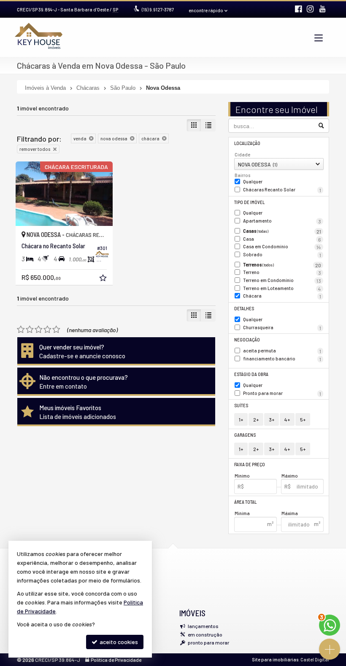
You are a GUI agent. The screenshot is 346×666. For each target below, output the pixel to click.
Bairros (242, 175)
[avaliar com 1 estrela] (21, 329)
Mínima (242, 513)
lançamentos (203, 626)
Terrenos (282, 265)
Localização (247, 143)
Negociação (247, 339)
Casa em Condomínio (282, 247)
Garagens (245, 435)
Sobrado (282, 255)
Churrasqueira (282, 328)
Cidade (242, 154)
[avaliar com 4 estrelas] (47, 329)
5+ (302, 419)
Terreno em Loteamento (282, 288)
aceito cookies (118, 641)
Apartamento (282, 221)
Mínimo (242, 475)
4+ (287, 419)
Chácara (282, 296)
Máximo (289, 475)
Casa (282, 239)
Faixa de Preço (249, 464)
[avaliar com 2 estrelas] (30, 329)
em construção (205, 634)
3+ (271, 419)
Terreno (282, 272)
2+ (256, 419)
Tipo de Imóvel (249, 202)
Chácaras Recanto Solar (282, 190)
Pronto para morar (282, 393)
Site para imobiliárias (275, 659)
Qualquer (252, 181)
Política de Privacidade (116, 660)
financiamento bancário (282, 359)
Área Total (245, 502)
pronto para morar (208, 642)
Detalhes (244, 308)
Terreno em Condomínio (282, 280)
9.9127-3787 (158, 9)
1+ (241, 419)
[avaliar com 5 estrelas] (56, 329)
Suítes (241, 405)
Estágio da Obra (251, 374)
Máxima (289, 513)
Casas (282, 231)
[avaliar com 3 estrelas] (39, 329)
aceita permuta (282, 351)
